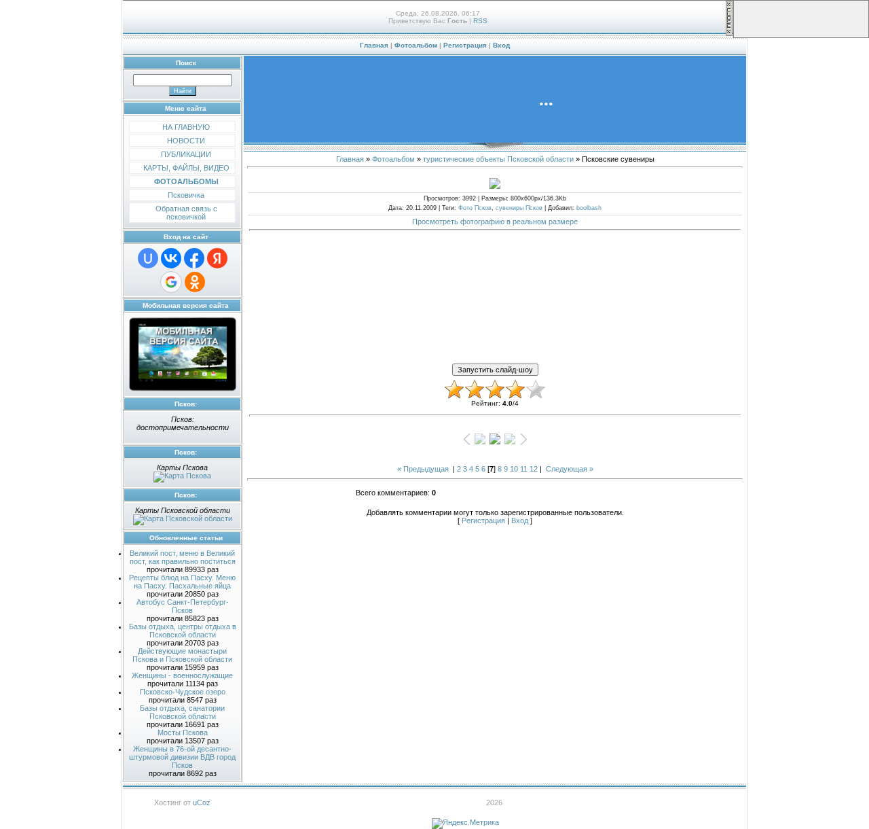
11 (524, 469)
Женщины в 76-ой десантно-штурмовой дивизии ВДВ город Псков (182, 757)
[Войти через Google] (171, 282)
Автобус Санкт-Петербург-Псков (182, 606)
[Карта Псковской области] (182, 518)
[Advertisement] (495, 267)
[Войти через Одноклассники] (195, 282)
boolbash (589, 208)
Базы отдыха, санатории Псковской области (182, 712)
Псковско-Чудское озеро (182, 692)
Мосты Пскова (183, 732)
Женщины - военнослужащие (182, 675)
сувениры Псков (519, 208)
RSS (480, 20)
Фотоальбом (415, 45)
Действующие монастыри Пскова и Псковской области (182, 655)
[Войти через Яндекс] (217, 258)
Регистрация (465, 45)
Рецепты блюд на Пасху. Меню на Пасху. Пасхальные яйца (182, 582)
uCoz (201, 802)
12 (534, 469)
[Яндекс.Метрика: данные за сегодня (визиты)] (465, 823)
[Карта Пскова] (182, 476)
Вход (501, 45)
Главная (374, 45)
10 (514, 469)
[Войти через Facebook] (194, 258)
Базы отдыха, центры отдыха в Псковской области (182, 630)
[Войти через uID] (148, 258)
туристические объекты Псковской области (498, 159)
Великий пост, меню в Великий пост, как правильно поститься (183, 557)
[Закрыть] (729, 34)
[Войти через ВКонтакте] (171, 258)
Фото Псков (475, 208)
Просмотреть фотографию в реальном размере (495, 221)
